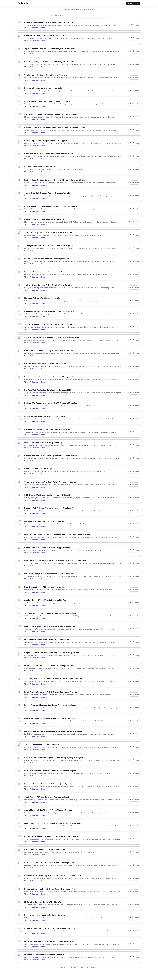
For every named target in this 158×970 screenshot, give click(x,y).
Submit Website (133, 3)
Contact (81, 967)
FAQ (75, 967)
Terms (70, 967)
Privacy (63, 967)
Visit (26, 27)
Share (43, 27)
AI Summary (34, 27)
